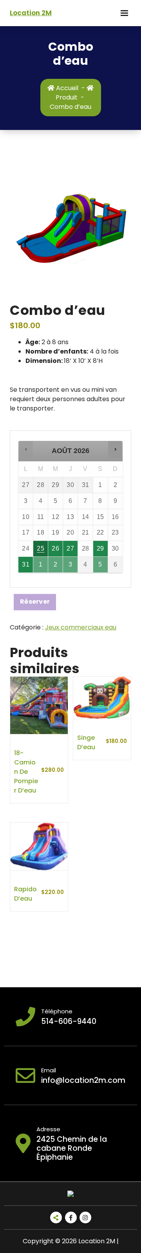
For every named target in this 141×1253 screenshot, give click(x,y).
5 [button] (101, 566)
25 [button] (41, 550)
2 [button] (56, 566)
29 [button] (101, 550)
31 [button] (26, 566)
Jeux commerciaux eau (80, 627)
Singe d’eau (86, 742)
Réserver (35, 601)
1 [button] (41, 566)
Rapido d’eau (25, 894)
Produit (67, 97)
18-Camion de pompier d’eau (26, 771)
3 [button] (71, 566)
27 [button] (71, 550)
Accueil (66, 88)
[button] (26, 449)
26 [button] (56, 550)
